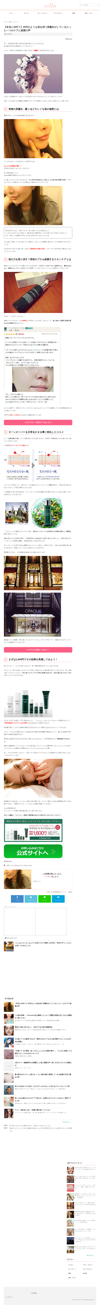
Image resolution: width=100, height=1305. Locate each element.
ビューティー (72, 1269)
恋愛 (73, 13)
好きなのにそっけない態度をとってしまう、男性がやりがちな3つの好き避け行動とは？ (85, 1239)
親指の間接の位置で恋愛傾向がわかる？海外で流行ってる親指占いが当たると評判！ (85, 1213)
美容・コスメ (88, 13)
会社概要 (34, 1293)
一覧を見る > (66, 1122)
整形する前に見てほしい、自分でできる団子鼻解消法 (33, 1027)
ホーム (11, 13)
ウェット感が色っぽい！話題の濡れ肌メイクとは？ (33, 1110)
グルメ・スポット (42, 13)
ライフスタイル (57, 13)
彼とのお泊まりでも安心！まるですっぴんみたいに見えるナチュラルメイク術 (42, 1086)
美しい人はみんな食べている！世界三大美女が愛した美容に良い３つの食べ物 (85, 1178)
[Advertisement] (19, 921)
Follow (70, 892)
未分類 (85, 1273)
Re (21, 865)
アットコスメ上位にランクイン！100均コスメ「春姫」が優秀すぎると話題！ (85, 1187)
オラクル (20, 316)
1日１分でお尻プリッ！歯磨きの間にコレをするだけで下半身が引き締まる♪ (85, 1204)
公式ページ (37, 881)
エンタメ (26, 13)
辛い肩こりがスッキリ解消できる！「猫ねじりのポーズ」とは (29, 1125)
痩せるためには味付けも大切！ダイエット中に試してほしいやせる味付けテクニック (85, 1248)
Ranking (17, 865)
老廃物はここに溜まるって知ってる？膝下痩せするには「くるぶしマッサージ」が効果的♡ (85, 1195)
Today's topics (27, 865)
